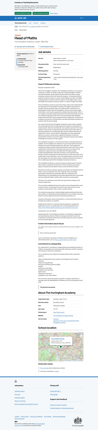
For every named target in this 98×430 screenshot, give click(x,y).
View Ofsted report (58, 312)
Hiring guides (54, 394)
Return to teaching (20, 401)
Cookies (17, 416)
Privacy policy (25, 416)
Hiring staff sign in (55, 391)
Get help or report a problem (58, 405)
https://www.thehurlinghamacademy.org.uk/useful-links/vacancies (58, 207)
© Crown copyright (77, 425)
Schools (36, 23)
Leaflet (65, 360)
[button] (61, 347)
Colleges (42, 23)
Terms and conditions (36, 416)
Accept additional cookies (23, 13)
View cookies (54, 13)
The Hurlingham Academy (57, 338)
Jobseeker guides (20, 397)
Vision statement (19, 418)
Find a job (17, 394)
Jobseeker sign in (20, 391)
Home (16, 29)
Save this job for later (46, 46)
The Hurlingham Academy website (63, 315)
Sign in (81, 18)
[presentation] (60, 346)
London (57, 371)
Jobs (30, 23)
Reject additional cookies (40, 13)
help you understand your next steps (65, 240)
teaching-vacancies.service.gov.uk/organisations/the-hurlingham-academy (66, 320)
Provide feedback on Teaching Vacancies (62, 408)
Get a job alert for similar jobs (25, 46)
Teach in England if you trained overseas (26, 404)
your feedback (32, 26)
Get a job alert (44, 368)
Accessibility (47, 416)
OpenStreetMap (75, 360)
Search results (23, 29)
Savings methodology (59, 416)
